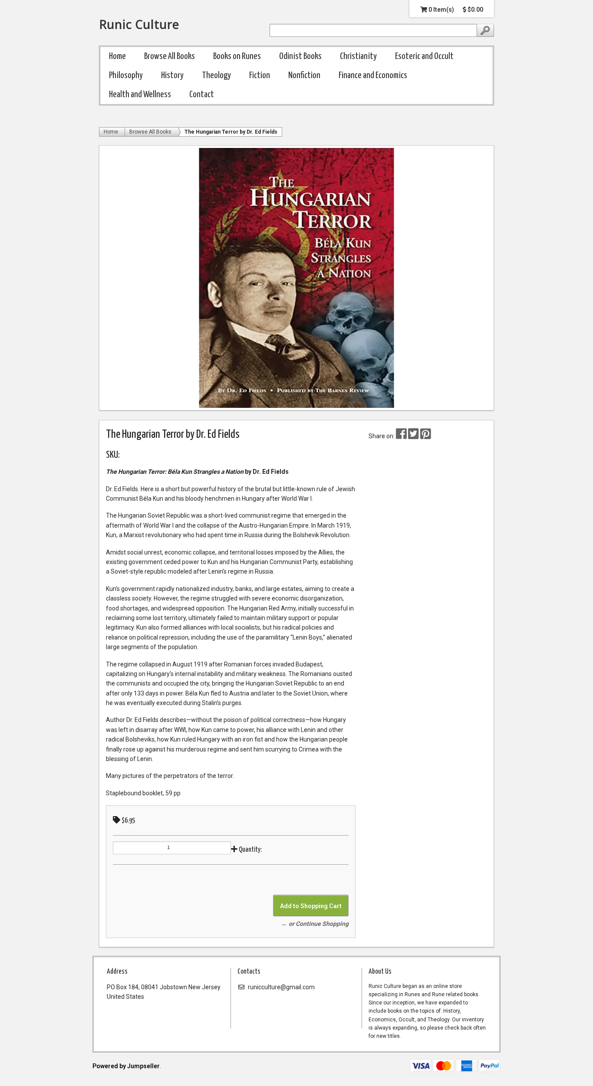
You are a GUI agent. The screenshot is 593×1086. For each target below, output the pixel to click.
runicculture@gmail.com (281, 987)
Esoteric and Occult (424, 56)
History (172, 75)
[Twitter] (414, 436)
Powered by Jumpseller (126, 1066)
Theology (216, 75)
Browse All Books (169, 56)
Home (117, 56)
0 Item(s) (440, 9)
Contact (201, 94)
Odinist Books (300, 56)
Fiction (259, 75)
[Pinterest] (425, 436)
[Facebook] (401, 436)
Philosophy (126, 75)
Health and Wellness (140, 94)
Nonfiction (304, 75)
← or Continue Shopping (315, 923)
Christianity (358, 56)
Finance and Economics (373, 75)
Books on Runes (237, 56)
